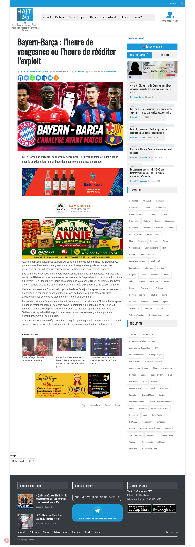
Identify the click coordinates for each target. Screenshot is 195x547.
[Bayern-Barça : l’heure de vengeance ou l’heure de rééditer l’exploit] (70, 116)
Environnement (135, 234)
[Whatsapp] (32, 78)
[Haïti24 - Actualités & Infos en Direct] (25, 20)
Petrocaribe (146, 288)
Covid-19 (138, 17)
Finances (154, 241)
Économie (133, 228)
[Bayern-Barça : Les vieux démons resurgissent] (37, 347)
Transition (150, 435)
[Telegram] (50, 78)
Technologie (141, 181)
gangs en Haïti (157, 375)
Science (132, 302)
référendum (147, 422)
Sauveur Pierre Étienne (150, 429)
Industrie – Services (138, 261)
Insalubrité (150, 388)
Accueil (47, 17)
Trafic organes (135, 435)
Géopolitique (134, 248)
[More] (56, 78)
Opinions (166, 281)
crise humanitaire (136, 355)
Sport (83, 17)
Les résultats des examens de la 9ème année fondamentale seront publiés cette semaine (151, 110)
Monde (142, 281)
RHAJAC (133, 422)
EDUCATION (134, 361)
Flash (165, 241)
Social (72, 17)
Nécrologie (134, 415)
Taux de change (153, 46)
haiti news (133, 382)
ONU (145, 415)
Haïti (164, 248)
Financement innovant (162, 368)
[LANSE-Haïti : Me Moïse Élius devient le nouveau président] (25, 521)
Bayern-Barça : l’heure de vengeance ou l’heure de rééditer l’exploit (67, 51)
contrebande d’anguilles (139, 348)
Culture (94, 17)
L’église (132, 275)
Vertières (133, 442)
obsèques (154, 281)
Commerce (161, 208)
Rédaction (80, 72)
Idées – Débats (147, 255)
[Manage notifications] (6, 540)
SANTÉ (132, 429)
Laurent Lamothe (136, 402)
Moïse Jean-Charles (160, 408)
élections (133, 449)
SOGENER (169, 429)
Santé (141, 97)
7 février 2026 (147, 335)
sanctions (161, 422)
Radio (97, 532)
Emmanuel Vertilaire (153, 361)
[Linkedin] (44, 78)
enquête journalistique (138, 368)
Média (131, 281)
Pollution (153, 295)
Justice (160, 268)
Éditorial (125, 17)
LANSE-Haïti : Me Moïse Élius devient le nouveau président (49, 516)
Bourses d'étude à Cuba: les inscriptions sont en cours (151, 150)
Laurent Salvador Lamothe (160, 402)
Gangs (143, 375)
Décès (157, 221)
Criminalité (134, 221)
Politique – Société (137, 295)
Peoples (132, 288)
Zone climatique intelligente (153, 442)
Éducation (134, 117)
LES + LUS (165, 55)
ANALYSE (147, 201)
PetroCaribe (157, 415)
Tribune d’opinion (136, 315)
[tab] (139, 56)
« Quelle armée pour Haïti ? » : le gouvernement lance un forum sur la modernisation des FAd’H (51, 499)
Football (132, 375)
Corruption (152, 214)
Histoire (132, 255)
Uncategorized (155, 315)
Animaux (160, 201)
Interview (149, 268)
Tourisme (148, 308)
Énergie (171, 228)
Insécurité (155, 261)
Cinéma (148, 208)
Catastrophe (134, 208)
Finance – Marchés (137, 241)
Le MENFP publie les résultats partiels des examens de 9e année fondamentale (150, 130)
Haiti (170, 375)
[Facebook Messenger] (38, 78)
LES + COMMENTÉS (139, 55)
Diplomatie (169, 221)
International (109, 17)
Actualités (133, 201)
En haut (170, 532)
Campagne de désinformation (142, 341)
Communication (136, 214)
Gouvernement (151, 248)
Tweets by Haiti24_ (136, 38)
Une (167, 315)
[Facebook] (20, 78)
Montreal (143, 408)
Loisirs (143, 275)
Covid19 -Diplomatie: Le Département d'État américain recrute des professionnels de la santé (150, 89)
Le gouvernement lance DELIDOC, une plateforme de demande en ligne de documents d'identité (147, 173)
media (167, 275)
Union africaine (166, 435)
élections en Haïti (149, 449)
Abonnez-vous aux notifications (97, 497)
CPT (156, 348)
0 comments (110, 72)
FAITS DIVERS (153, 234)
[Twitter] (26, 78)
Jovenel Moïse (148, 395)
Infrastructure (135, 388)
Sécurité (144, 302)
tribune (160, 308)
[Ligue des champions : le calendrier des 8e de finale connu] (106, 347)
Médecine (155, 275)
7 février (132, 335)
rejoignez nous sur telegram (97, 518)
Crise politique (155, 355)
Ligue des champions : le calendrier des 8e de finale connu (103, 360)
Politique (59, 17)
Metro (131, 408)
